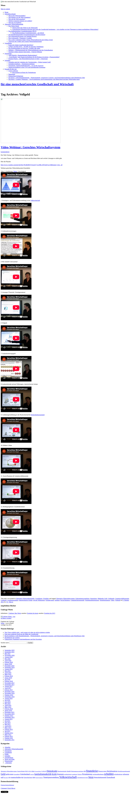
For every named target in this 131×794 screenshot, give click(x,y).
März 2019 (8, 674)
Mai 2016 (7, 703)
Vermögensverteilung (51, 777)
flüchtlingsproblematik (124, 771)
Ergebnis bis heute (32, 613)
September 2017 (9, 684)
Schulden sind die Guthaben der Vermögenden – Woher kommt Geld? (29, 62)
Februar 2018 (9, 681)
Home (6, 12)
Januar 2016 (8, 710)
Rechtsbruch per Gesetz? (12, 637)
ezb (85, 771)
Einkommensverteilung (82, 598)
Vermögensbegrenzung (92, 600)
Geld (3, 774)
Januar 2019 (8, 678)
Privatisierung (87, 774)
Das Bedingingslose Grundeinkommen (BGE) (22, 31)
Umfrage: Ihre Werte (14, 613)
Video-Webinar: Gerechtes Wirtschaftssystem (30, 147)
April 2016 (8, 705)
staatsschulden (16, 777)
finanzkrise (93, 598)
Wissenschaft (8, 761)
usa (34, 777)
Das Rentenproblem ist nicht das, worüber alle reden (24, 48)
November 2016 (9, 693)
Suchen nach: (5, 642)
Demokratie (52, 771)
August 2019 (8, 669)
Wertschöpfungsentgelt (37, 415)
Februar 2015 (9, 729)
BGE (26, 771)
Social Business (65, 600)
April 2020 (8, 660)
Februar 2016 (9, 709)
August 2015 (8, 719)
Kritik (54, 774)
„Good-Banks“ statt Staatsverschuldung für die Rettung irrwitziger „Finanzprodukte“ (34, 57)
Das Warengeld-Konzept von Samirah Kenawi (22, 36)
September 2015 (9, 717)
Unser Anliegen (13, 71)
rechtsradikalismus (98, 774)
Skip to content (5, 9)
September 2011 (9, 740)
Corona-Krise (38, 771)
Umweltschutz (28, 777)
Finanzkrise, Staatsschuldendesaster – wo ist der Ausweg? (25, 65)
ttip (22, 777)
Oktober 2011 (9, 738)
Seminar (57, 600)
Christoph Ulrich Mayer (8, 788)
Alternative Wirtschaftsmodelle (14, 24)
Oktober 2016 (9, 695)
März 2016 (8, 707)
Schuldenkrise (9, 757)
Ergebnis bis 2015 (49, 613)
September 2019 (9, 667)
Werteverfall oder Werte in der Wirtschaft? (25, 28)
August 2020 (8, 657)
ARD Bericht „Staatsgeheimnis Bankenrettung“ (22, 55)
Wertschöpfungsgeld (100, 777)
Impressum (11, 74)
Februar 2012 (9, 736)
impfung (32, 774)
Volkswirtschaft (35, 200)
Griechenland (25, 774)
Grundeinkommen (12, 600)
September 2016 (9, 697)
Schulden (7, 60)
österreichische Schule (25, 600)
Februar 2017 (9, 690)
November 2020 (9, 655)
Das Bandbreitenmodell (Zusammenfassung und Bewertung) (26, 34)
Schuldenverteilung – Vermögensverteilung (21, 64)
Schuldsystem (50, 600)
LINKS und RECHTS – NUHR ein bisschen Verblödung (25, 46)
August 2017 (8, 686)
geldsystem (9, 774)
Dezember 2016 (9, 691)
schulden (109, 773)
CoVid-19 (43, 771)
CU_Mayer (9, 602)
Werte (15, 171)
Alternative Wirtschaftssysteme (65, 598)
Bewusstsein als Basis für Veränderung (24, 72)
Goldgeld (3, 600)
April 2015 (8, 726)
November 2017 (9, 683)
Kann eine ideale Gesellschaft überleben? (20, 45)
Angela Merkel (21, 771)
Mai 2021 (7, 653)
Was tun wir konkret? (14, 22)
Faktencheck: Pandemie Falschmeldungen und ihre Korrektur (23, 639)
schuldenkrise (118, 774)
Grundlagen (8, 43)
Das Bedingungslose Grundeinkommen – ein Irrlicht (28, 33)
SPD (9, 777)
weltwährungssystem (82, 777)
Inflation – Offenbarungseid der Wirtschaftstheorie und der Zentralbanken (30, 50)
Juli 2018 (7, 679)
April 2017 (8, 688)
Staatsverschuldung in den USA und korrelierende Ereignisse (26, 67)
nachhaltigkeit (68, 774)
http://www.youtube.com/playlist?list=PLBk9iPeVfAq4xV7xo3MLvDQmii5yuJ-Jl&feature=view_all (31, 165)
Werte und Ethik (9, 759)
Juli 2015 (7, 721)
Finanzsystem (102, 771)
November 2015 (9, 714)
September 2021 (9, 652)
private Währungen (39, 600)
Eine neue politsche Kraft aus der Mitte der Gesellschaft (21, 634)
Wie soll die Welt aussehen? (16, 19)
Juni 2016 (8, 702)
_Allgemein (8, 763)
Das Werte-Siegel (13, 26)
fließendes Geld (102, 598)
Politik (7, 754)
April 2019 (8, 672)
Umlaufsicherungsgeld (77, 600)
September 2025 (9, 650)
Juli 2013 (7, 731)
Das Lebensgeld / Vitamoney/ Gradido (20, 38)
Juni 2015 (8, 722)
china (33, 771)
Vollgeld (117, 600)
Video (112, 600)
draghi (69, 771)
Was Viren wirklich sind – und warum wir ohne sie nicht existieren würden (27, 632)
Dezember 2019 (9, 666)
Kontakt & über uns (11, 69)
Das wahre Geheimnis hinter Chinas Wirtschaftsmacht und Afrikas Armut (30, 40)
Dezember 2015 (9, 712)
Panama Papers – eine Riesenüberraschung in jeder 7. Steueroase (28, 59)
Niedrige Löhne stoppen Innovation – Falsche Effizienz (25, 52)
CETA (29, 771)
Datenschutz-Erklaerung (15, 76)
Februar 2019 (9, 676)
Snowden (6, 777)
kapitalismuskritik (43, 774)
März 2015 (8, 728)
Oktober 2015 (9, 715)
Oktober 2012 (9, 733)
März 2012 (8, 734)
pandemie (74, 774)
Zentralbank (111, 777)
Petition (80, 774)
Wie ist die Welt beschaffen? (17, 15)
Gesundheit (17, 774)
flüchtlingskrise (112, 771)
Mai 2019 (7, 671)
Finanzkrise (8, 53)
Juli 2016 (7, 700)
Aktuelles (7, 747)
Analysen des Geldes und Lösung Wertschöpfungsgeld (25, 41)
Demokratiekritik (62, 771)
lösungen (60, 774)
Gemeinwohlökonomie (122, 598)
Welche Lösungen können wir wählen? (20, 21)
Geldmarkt (111, 598)
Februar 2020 (9, 662)
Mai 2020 (7, 659)
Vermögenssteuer (105, 600)
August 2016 (8, 698)
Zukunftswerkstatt (10, 14)
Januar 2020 (8, 664)
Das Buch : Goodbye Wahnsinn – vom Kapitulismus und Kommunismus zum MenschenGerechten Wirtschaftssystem (44, 79)
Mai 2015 (7, 724)
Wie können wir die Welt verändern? (19, 17)
